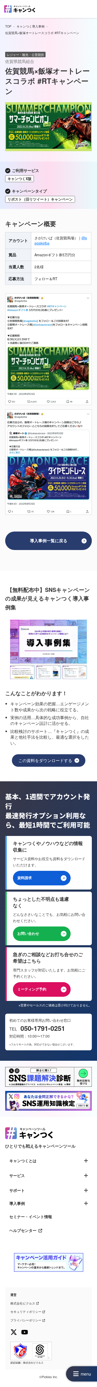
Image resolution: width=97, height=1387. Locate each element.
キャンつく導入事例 (30, 26)
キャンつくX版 (20, 178)
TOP (8, 26)
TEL (13, 1029)
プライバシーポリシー (25, 1320)
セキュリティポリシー (25, 1311)
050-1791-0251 (42, 1028)
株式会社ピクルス (22, 1303)
